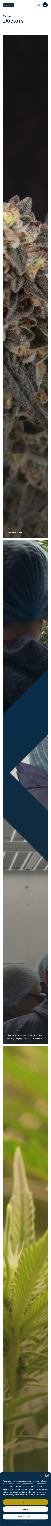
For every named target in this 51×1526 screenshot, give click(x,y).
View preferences (25, 1516)
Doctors (10, 528)
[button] (47, 1475)
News (18, 1031)
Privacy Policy (23, 1522)
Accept (25, 1502)
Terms (32, 1522)
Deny (25, 1509)
